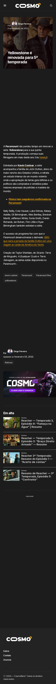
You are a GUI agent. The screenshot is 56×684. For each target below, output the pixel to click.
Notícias (8, 362)
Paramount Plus (43, 275)
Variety (42, 157)
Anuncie (7, 659)
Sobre (6, 651)
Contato (7, 655)
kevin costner (11, 275)
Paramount (27, 275)
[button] (5, 5)
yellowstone (10, 280)
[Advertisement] (28, 108)
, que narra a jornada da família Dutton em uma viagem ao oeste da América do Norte (27, 241)
